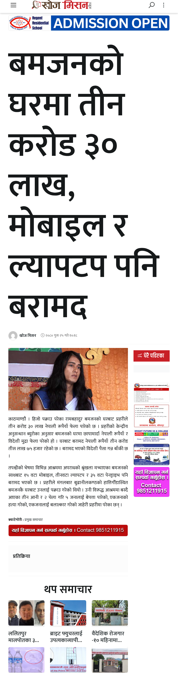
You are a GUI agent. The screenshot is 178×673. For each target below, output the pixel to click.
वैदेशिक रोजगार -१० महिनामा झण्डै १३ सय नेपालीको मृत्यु (108, 643)
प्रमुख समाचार (34, 520)
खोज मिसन (27, 335)
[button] (13, 5)
